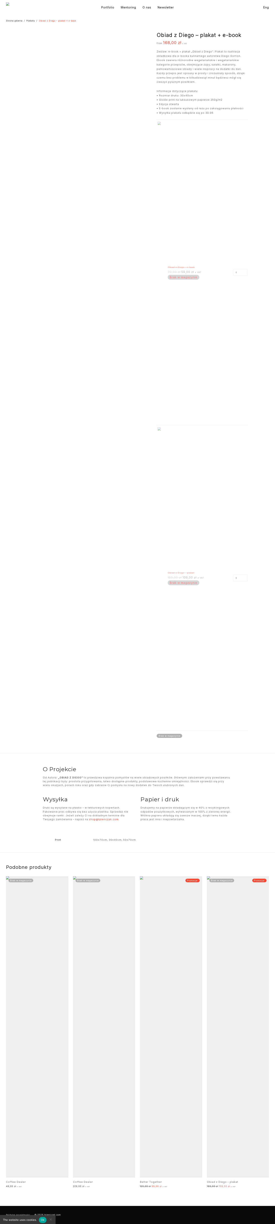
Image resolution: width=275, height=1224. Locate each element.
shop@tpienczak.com (104, 819)
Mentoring (128, 7)
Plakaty (30, 20)
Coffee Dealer (16, 1181)
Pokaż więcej (35, 1188)
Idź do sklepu (145, 1188)
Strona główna (14, 20)
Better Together (151, 1181)
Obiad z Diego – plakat (222, 1181)
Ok (42, 1219)
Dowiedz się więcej (15, 1188)
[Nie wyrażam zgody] (51, 1219)
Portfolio (107, 7)
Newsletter (166, 7)
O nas (147, 7)
